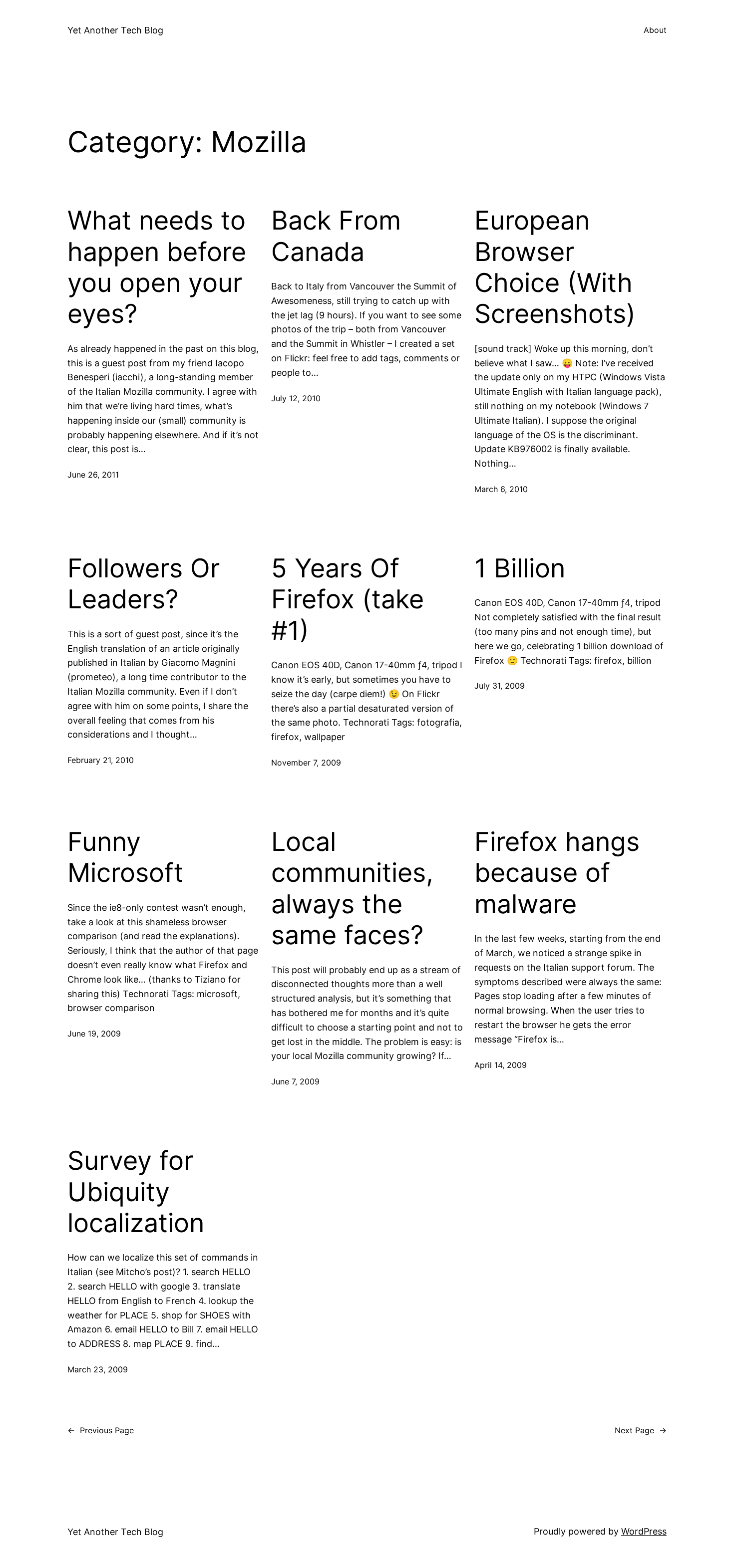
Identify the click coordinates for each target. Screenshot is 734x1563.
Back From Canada (336, 236)
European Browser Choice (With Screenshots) (555, 267)
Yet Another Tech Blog (115, 30)
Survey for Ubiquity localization (135, 1192)
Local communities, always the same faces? (352, 888)
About (655, 30)
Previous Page (100, 1430)
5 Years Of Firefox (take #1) (347, 599)
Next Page (641, 1430)
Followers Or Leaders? (143, 584)
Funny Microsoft (125, 857)
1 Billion (519, 568)
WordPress (644, 1531)
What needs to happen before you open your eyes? (156, 267)
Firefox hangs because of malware (557, 873)
